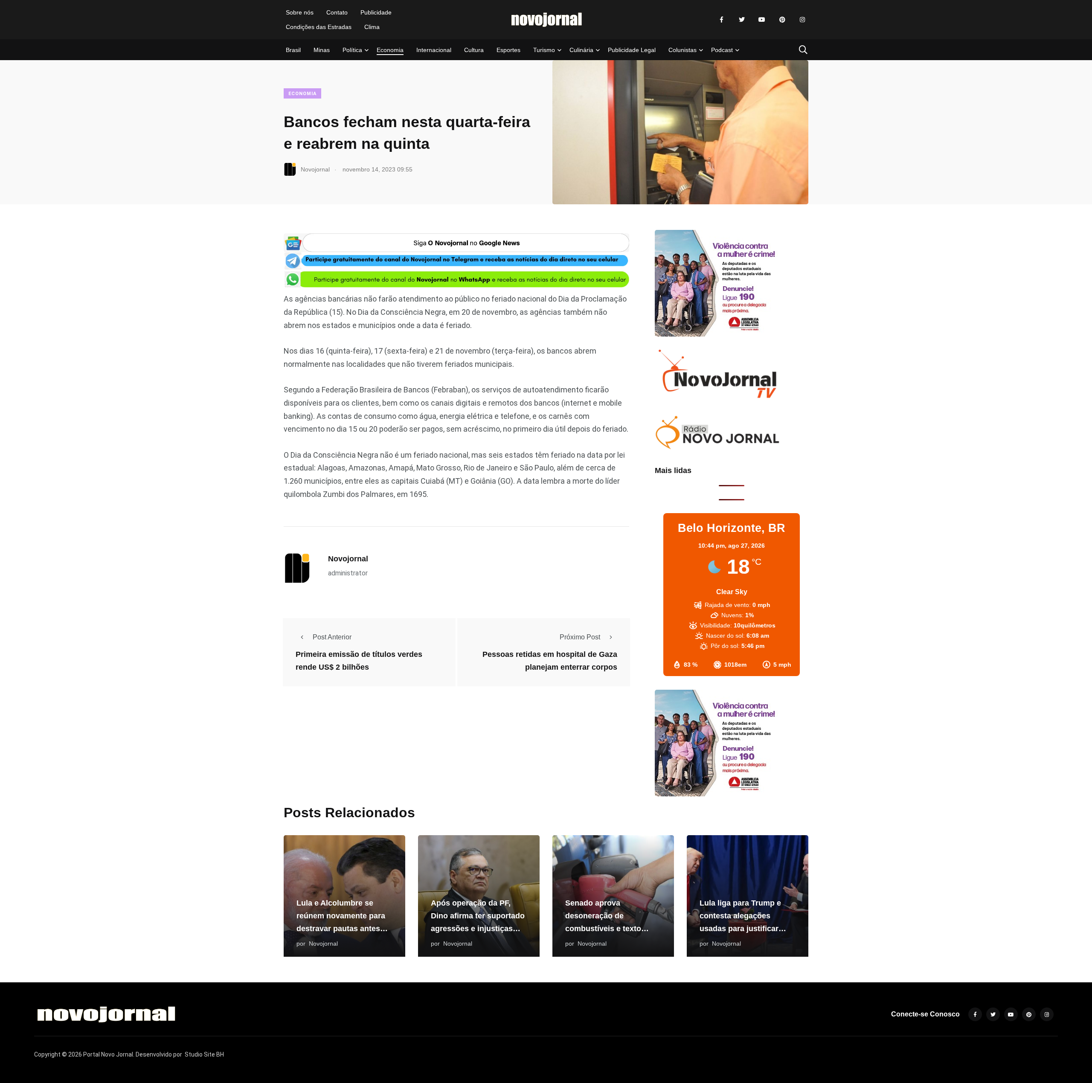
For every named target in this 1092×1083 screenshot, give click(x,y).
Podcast (722, 49)
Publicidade (376, 12)
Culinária (581, 49)
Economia (390, 49)
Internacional (433, 49)
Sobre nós (300, 12)
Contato (337, 12)
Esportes (508, 49)
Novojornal (348, 559)
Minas (322, 49)
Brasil (293, 49)
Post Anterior (332, 637)
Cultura (474, 49)
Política (352, 49)
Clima (372, 26)
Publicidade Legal (632, 49)
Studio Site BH (204, 1054)
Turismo (544, 49)
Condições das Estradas (318, 26)
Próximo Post (580, 637)
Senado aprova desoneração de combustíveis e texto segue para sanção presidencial (603, 928)
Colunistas (682, 49)
